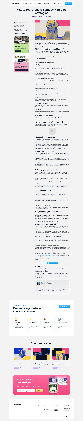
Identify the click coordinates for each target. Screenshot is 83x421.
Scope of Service (46, 409)
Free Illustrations (56, 405)
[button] (25, 3)
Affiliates (55, 409)
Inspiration (34, 16)
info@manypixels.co (67, 405)
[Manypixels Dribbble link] (69, 417)
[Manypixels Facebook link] (62, 417)
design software (48, 186)
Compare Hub (56, 410)
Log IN (54, 3)
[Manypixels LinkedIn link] (64, 417)
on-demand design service (47, 255)
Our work (30, 3)
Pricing (35, 3)
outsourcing (45, 252)
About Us (37, 405)
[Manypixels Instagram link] (67, 417)
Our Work (45, 405)
